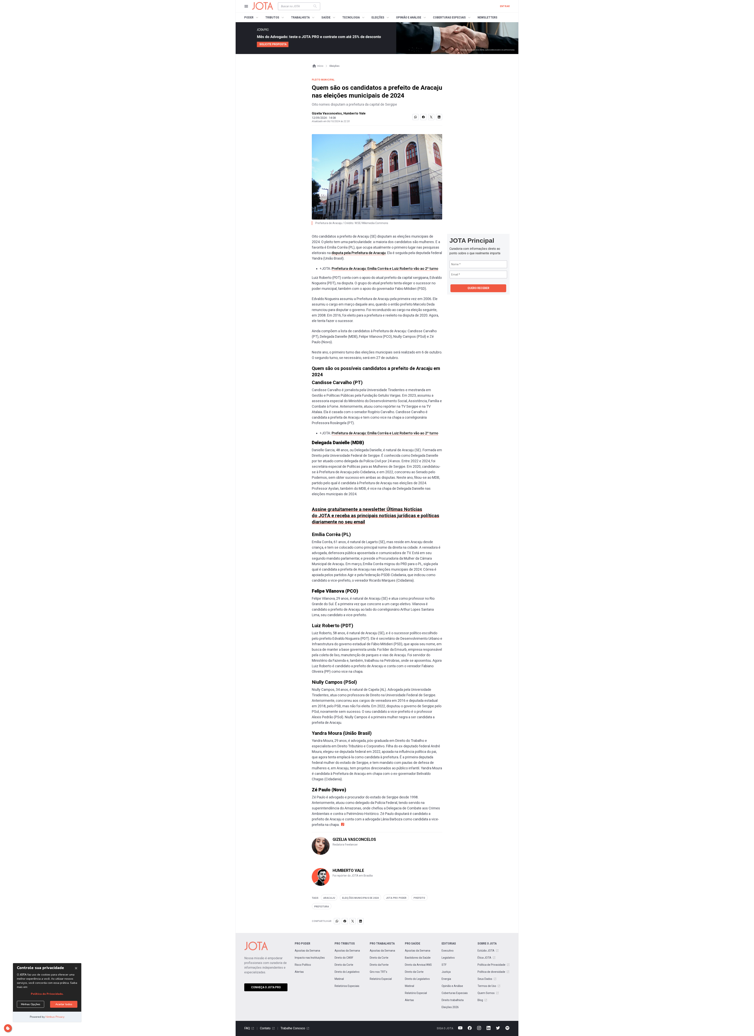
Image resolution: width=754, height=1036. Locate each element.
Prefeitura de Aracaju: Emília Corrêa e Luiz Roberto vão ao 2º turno (385, 268)
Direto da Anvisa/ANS (418, 964)
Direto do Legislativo (347, 971)
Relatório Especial (381, 978)
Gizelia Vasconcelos (327, 113)
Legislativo (448, 957)
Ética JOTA (484, 957)
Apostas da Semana (307, 950)
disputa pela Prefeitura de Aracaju (358, 253)
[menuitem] (252, 17)
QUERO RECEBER (478, 288)
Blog (480, 1000)
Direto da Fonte (379, 964)
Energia (446, 978)
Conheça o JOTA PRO (266, 987)
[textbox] (297, 6)
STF (444, 964)
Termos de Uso (487, 985)
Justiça (446, 971)
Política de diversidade (491, 971)
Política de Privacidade (491, 964)
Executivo (448, 950)
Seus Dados (485, 978)
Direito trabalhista (453, 1000)
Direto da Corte (344, 964)
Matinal (339, 978)
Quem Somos (486, 993)
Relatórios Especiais (347, 985)
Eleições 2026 (450, 1007)
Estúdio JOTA (486, 950)
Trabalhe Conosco (293, 1028)
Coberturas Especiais (455, 993)
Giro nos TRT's (378, 971)
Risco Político (303, 964)
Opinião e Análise (452, 985)
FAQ (247, 1028)
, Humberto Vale (354, 113)
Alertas (299, 971)
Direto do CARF (344, 957)
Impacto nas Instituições (310, 957)
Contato (265, 1028)
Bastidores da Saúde (418, 957)
